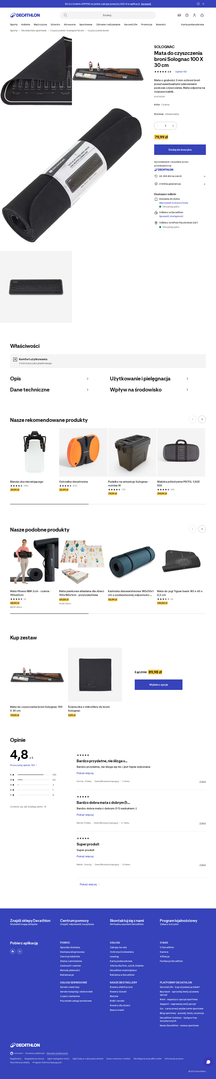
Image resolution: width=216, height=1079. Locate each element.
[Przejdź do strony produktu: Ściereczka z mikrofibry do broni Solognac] (95, 675)
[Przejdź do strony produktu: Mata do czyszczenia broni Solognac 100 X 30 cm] (37, 675)
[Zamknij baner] (203, 3)
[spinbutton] (165, 126)
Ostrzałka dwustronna (73, 481)
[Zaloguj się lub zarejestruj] (194, 15)
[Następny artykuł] (202, 419)
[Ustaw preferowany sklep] (179, 15)
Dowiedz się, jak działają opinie (26, 806)
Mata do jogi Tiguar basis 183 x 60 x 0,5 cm (180, 593)
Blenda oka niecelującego (26, 481)
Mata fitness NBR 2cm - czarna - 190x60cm (30, 593)
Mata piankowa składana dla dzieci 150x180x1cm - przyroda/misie (82, 593)
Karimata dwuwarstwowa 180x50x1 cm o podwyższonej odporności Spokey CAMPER (131, 593)
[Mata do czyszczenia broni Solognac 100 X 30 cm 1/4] (108, 71)
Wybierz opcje (158, 684)
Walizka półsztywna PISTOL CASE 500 (178, 483)
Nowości (161, 24)
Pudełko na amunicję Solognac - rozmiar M (129, 483)
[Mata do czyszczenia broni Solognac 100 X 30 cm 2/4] (36, 71)
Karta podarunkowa (192, 24)
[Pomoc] (187, 15)
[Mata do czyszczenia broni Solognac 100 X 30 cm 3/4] (72, 179)
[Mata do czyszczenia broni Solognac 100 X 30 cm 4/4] (36, 287)
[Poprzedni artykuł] (192, 419)
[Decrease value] (158, 126)
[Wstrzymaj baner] (198, 3)
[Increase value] (173, 126)
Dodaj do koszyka (180, 149)
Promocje (146, 24)
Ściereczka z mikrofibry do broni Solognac (89, 708)
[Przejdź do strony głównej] (25, 15)
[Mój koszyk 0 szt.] (202, 15)
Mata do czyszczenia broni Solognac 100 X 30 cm (36, 708)
